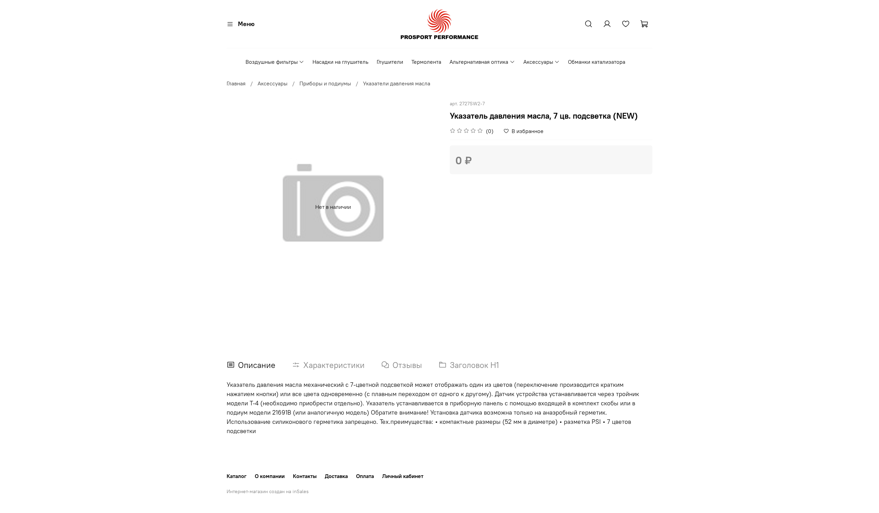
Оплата (365, 476)
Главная (236, 83)
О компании (270, 476)
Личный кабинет (402, 476)
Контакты (305, 476)
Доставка (336, 476)
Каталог (237, 476)
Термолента (426, 61)
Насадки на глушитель (340, 61)
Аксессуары (538, 61)
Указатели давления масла (396, 83)
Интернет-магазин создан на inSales (268, 491)
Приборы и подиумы (325, 83)
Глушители (390, 61)
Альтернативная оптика (478, 61)
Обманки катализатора (596, 61)
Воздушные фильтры (272, 61)
